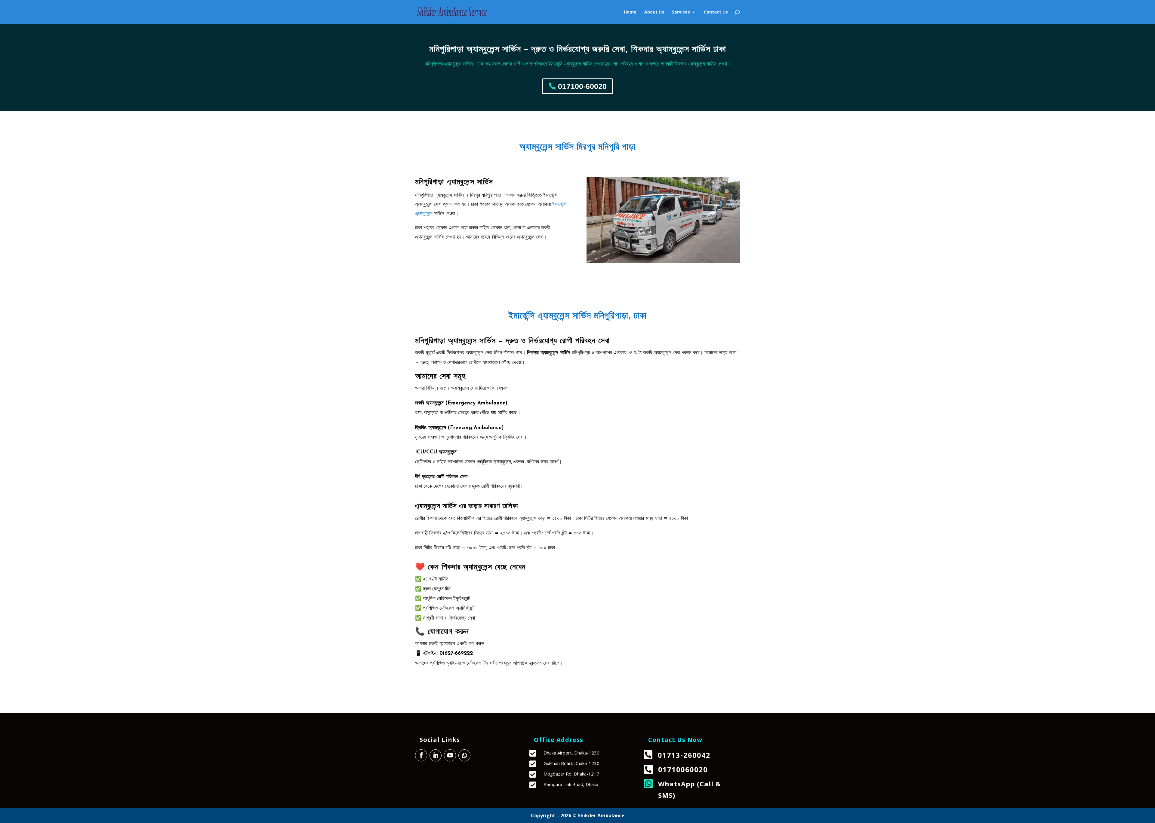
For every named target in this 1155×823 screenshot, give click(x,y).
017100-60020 (582, 86)
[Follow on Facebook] (421, 755)
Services (681, 12)
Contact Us (716, 12)
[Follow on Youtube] (450, 755)
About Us (654, 12)
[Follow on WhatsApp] (464, 755)
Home (630, 12)
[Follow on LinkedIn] (436, 755)
